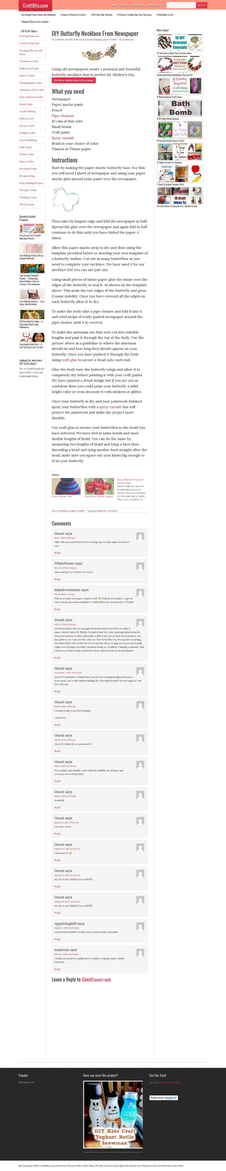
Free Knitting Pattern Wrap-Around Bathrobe (32, 257)
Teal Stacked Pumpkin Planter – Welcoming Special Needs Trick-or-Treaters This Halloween (30, 280)
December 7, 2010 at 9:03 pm (68, 672)
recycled (112, 510)
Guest (87, 979)
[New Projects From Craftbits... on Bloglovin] (163, 1099)
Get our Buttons (162, 1165)
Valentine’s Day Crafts (32, 89)
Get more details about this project (73, 80)
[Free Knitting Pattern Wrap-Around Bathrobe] (33, 253)
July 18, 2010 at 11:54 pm (65, 706)
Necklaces (63, 510)
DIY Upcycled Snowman (93, 1150)
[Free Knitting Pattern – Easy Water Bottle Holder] (33, 299)
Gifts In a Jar (27, 118)
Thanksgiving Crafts (31, 82)
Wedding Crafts (28, 197)
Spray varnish (63, 138)
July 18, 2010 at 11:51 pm (64, 740)
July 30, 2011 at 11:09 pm (65, 624)
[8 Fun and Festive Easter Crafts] (180, 138)
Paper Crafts (109, 39)
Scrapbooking (27, 175)
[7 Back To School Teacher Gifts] (180, 182)
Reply (57, 552)
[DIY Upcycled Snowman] (113, 1147)
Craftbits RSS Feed (169, 1082)
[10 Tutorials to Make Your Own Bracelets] (180, 50)
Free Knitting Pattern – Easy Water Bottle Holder (32, 303)
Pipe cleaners (63, 116)
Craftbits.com (47, 1165)
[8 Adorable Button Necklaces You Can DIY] (180, 72)
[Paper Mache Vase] (66, 486)
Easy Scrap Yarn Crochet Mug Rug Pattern (30, 237)
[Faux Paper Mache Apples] (99, 486)
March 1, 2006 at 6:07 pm (66, 954)
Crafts (34, 372)
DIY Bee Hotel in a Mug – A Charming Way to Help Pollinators (31, 324)
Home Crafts (27, 154)
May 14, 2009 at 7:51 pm (65, 796)
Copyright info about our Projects (132, 1165)
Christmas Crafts (29, 61)
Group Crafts (27, 125)
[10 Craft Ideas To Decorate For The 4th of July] (180, 203)
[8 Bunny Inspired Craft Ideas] (180, 94)
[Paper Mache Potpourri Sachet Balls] (133, 489)
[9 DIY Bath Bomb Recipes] (180, 116)
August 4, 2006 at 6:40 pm (66, 928)
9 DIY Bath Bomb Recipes (168, 118)
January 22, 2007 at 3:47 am (67, 849)
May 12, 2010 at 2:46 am (65, 766)
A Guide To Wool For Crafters (73, 14)
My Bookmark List (26, 1082)
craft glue (69, 360)
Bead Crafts (26, 104)
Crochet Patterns (29, 43)
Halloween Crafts (29, 68)
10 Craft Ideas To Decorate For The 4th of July (177, 206)
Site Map (89, 1165)
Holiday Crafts (27, 132)
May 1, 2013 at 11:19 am (64, 538)
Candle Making (28, 111)
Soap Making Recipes (31, 183)
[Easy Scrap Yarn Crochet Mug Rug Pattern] (33, 233)
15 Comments (126, 39)
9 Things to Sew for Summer (169, 162)
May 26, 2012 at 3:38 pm (65, 568)
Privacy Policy (74, 1165)
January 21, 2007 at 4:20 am (67, 875)
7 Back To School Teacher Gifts (170, 184)
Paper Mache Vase (62, 496)
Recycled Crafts (28, 168)
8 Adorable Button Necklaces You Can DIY (175, 75)
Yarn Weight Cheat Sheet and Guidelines (38, 14)
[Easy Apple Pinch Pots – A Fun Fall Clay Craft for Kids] (33, 341)
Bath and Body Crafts (31, 97)
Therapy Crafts (28, 190)
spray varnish (110, 407)
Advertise (178, 1165)
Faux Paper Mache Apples (99, 496)
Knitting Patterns (29, 36)
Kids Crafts (26, 147)
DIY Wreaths (27, 204)
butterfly (101, 510)
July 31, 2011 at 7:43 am (64, 594)
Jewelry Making (93, 39)
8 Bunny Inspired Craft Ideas (169, 97)
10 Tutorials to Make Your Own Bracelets (174, 53)
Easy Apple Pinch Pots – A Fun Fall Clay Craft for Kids (31, 345)
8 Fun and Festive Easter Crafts (170, 140)
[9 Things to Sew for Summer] (180, 160)
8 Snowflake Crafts (165, 14)
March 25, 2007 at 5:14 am (66, 822)
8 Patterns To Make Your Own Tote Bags (134, 14)
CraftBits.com (35, 5)
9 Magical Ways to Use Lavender (35, 21)
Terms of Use (103, 1165)
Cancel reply (101, 979)
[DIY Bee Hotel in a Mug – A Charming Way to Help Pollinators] (33, 319)
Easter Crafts (27, 75)
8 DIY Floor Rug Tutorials (101, 14)
